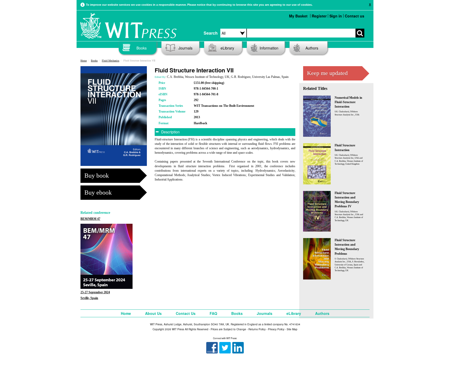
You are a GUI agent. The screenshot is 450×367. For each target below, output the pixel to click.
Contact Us (186, 313)
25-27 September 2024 (95, 292)
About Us (153, 313)
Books (141, 48)
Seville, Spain (89, 298)
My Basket (298, 15)
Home (83, 60)
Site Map (292, 329)
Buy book (96, 175)
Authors (311, 48)
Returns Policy (257, 329)
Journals (185, 48)
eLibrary (227, 48)
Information (269, 48)
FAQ (213, 313)
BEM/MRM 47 (90, 219)
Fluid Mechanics (110, 60)
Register (319, 15)
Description (170, 131)
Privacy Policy (276, 329)
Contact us (354, 15)
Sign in (335, 15)
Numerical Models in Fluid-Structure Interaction (348, 102)
